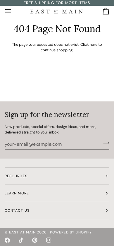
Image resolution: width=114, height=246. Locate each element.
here (93, 44)
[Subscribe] (104, 143)
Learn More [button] (17, 193)
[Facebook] (7, 240)
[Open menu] (13, 11)
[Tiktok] (21, 240)
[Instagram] (48, 240)
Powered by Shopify (71, 232)
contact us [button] (17, 210)
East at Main (22, 232)
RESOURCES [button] (16, 176)
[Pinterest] (34, 240)
